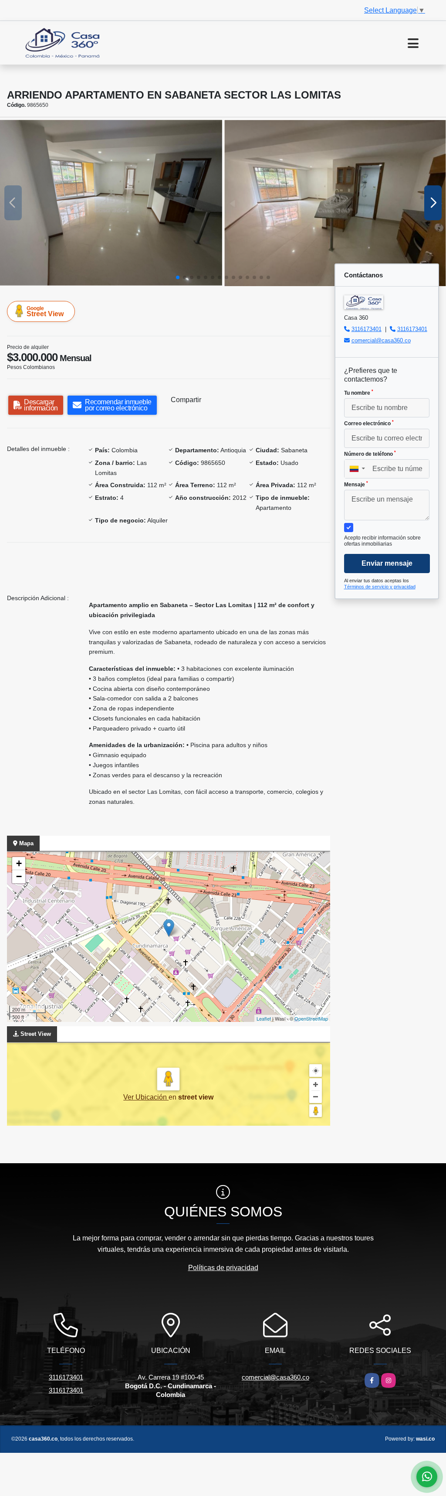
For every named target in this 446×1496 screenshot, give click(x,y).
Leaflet (264, 1018)
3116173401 (366, 329)
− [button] (19, 876)
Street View (45, 311)
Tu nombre (358, 392)
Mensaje (356, 484)
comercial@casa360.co (381, 340)
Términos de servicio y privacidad (380, 586)
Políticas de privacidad (223, 1267)
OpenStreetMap (311, 1018)
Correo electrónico (369, 423)
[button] (177, 277)
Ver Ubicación (146, 1097)
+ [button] (19, 863)
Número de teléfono (370, 453)
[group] (111, 202)
